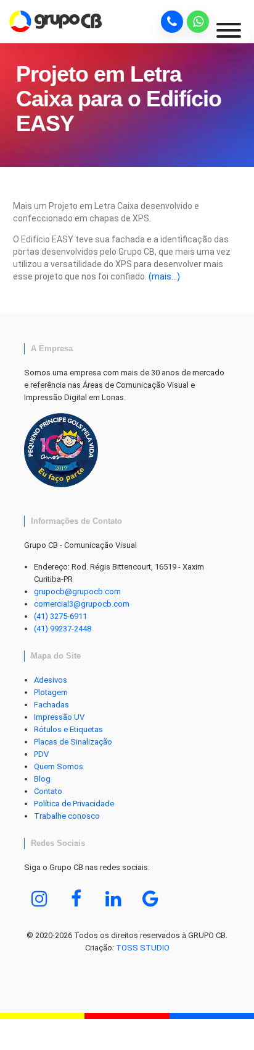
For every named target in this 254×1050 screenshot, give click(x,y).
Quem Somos (58, 766)
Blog (42, 778)
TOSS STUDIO (143, 947)
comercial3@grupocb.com (81, 603)
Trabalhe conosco (67, 816)
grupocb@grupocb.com (77, 591)
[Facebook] (76, 898)
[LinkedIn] (113, 898)
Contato (48, 791)
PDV (41, 754)
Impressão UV (59, 717)
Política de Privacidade (74, 803)
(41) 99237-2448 (62, 628)
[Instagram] (39, 898)
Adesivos (50, 680)
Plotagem (51, 692)
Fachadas (51, 704)
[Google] (150, 898)
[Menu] (233, 35)
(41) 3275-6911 (60, 616)
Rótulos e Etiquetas (68, 729)
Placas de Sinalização (73, 741)
